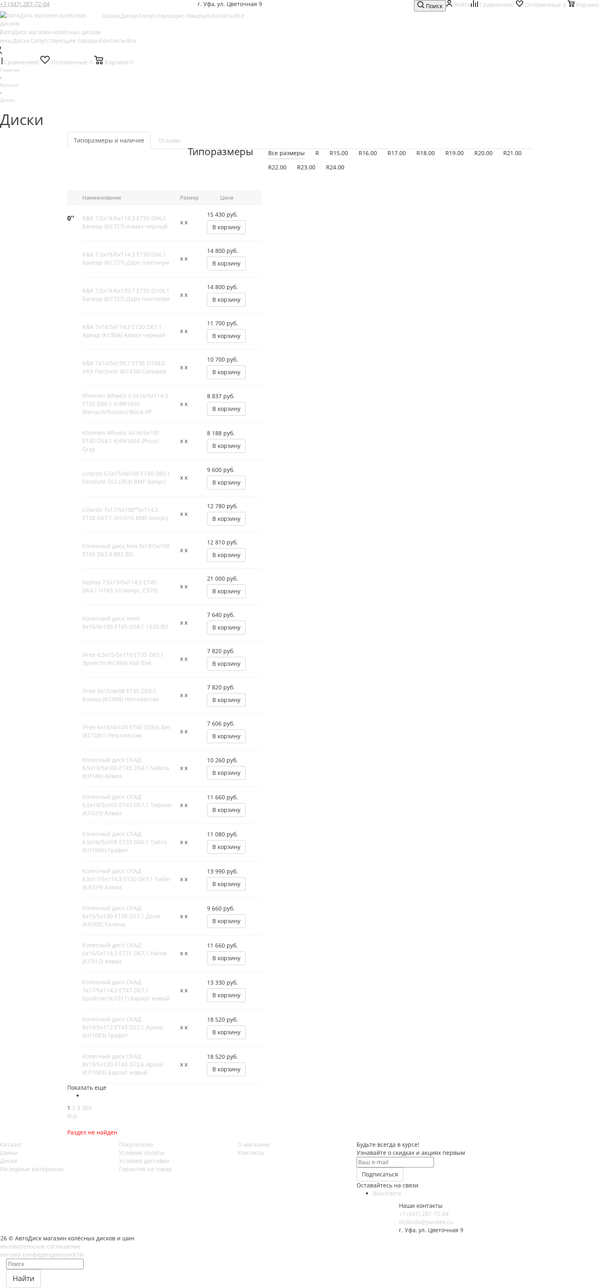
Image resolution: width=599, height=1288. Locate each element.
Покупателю (136, 1144)
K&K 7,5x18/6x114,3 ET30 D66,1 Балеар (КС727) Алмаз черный (124, 222)
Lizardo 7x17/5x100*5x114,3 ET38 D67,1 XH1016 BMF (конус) (125, 514)
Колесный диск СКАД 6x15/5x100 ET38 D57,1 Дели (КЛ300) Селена (121, 916)
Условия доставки (144, 1161)
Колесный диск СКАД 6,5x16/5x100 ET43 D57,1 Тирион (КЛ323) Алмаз (127, 805)
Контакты (251, 1152)
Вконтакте (387, 1193)
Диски (8, 1161)
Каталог (11, 1144)
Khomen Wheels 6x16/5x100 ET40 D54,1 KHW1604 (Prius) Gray (120, 441)
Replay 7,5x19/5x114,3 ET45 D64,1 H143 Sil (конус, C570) (120, 586)
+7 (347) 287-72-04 (25, 4)
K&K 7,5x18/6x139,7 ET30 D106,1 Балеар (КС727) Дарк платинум (126, 295)
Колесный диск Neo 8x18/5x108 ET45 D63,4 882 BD (126, 550)
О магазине (254, 1144)
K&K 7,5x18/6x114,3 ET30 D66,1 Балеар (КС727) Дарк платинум (125, 258)
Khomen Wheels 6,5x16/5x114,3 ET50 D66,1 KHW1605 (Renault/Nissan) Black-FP (125, 404)
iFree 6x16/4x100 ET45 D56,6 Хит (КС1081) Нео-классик (126, 731)
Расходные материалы (32, 1169)
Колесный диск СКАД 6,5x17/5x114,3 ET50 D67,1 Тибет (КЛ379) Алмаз (126, 879)
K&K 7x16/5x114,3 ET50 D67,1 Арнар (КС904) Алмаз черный (123, 331)
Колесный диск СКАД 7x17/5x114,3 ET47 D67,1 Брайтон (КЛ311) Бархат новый (126, 990)
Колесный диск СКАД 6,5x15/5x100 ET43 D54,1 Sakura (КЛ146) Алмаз (125, 768)
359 (87, 1108)
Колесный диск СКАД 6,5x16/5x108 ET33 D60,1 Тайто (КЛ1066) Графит (124, 842)
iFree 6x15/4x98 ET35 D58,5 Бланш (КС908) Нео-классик (120, 695)
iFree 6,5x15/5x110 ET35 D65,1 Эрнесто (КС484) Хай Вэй (123, 659)
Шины (9, 1152)
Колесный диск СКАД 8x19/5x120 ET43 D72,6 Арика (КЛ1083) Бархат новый (122, 1064)
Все (72, 1116)
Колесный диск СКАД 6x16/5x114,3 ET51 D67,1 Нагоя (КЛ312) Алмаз (124, 953)
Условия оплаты (142, 1152)
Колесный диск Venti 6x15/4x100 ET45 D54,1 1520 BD (125, 622)
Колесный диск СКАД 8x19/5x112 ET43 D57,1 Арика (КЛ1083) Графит (122, 1027)
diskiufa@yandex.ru (426, 1222)
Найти (23, 1278)
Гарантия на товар (145, 1169)
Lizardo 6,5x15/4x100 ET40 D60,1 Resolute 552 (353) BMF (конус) (126, 477)
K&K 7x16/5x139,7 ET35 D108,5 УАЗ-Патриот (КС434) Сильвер (124, 367)
